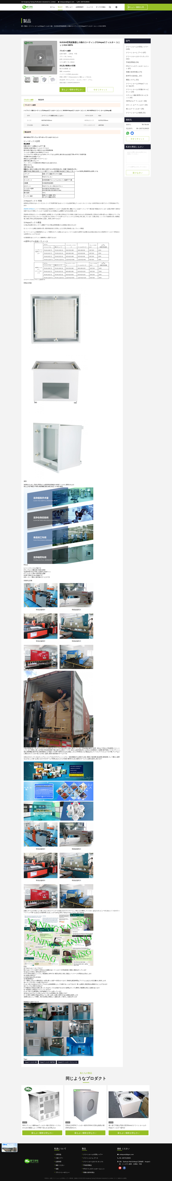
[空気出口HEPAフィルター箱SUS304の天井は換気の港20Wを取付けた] (85, 1104)
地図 (57, 1169)
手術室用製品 (87, 1165)
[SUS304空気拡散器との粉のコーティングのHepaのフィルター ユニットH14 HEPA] (40, 57)
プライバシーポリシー (63, 1172)
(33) (137, 105)
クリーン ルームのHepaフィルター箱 (40, 26)
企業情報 (79, 7)
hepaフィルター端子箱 (47, 1062)
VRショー (69, 7)
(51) (132, 80)
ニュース (90, 7)
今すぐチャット (138, 139)
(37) (137, 85)
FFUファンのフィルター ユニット (94, 1169)
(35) (135, 109)
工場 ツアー (59, 1158)
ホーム (52, 7)
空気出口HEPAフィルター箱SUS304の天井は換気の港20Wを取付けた (85, 1127)
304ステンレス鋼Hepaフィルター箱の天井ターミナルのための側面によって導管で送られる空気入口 (41, 1127)
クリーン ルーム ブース (90, 1158)
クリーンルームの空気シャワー (93, 1154)
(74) (134, 72)
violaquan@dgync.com (67, 2)
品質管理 (58, 1161)
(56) (132, 62)
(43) (137, 96)
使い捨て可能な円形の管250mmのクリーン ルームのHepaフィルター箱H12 (127, 1127)
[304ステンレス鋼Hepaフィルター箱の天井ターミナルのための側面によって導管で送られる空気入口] (42, 1104)
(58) (136, 101)
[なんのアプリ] (128, 133)
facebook (124, 1167)
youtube (119, 1167)
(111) (137, 58)
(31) (136, 113)
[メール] (132, 133)
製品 (59, 7)
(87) (136, 52)
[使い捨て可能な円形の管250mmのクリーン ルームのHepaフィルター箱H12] (129, 1104)
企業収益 (58, 1154)
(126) (137, 48)
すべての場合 (101, 7)
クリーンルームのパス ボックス (93, 1161)
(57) (134, 76)
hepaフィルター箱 (31, 1062)
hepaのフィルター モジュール (67, 1062)
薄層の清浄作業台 (88, 1172)
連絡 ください (60, 1165)
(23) (137, 91)
